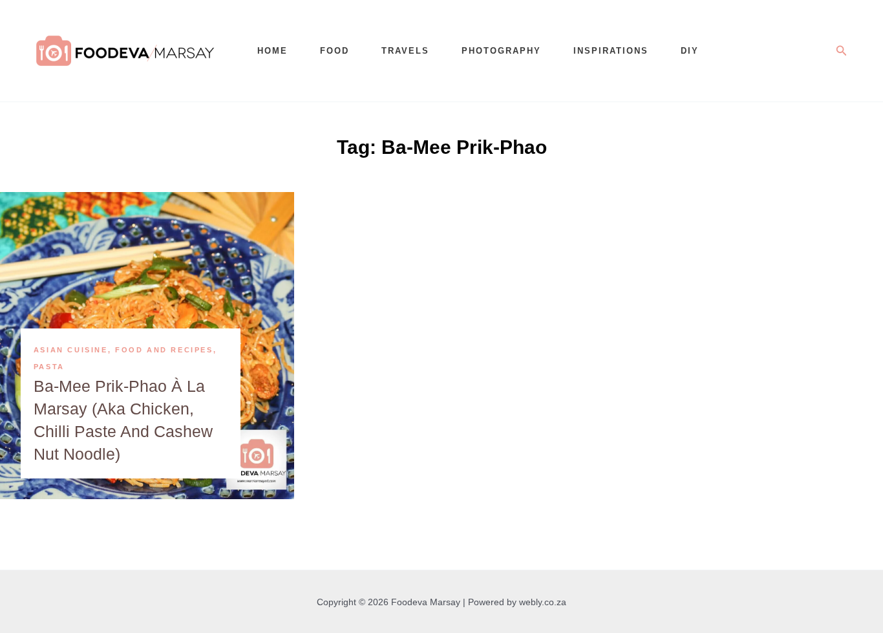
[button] (841, 51)
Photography (501, 51)
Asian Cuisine (71, 350)
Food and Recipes (164, 350)
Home (272, 51)
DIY (690, 51)
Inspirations (610, 51)
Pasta (49, 366)
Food (334, 51)
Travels (405, 51)
